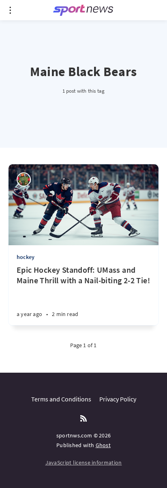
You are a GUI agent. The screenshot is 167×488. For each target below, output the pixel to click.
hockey (25, 257)
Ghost (103, 445)
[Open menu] (10, 10)
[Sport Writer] (24, 179)
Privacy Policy (117, 399)
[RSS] (83, 418)
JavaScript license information (83, 462)
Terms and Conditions (61, 399)
